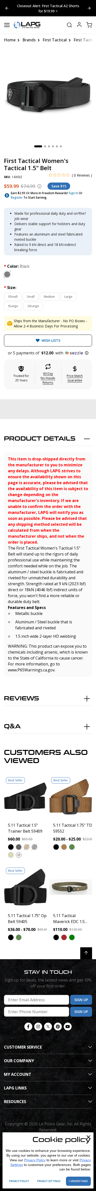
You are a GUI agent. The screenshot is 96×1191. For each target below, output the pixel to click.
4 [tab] (53, 146)
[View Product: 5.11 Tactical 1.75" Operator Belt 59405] (25, 887)
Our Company (19, 1060)
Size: (10, 287)
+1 (18, 855)
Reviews (21, 698)
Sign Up (81, 999)
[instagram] (38, 1027)
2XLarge (33, 306)
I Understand (78, 1181)
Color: (17, 266)
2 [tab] (45, 146)
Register (17, 197)
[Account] (79, 25)
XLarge (13, 306)
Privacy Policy (35, 1160)
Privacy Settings (49, 1181)
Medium (49, 296)
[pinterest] (58, 1027)
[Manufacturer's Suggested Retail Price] (39, 186)
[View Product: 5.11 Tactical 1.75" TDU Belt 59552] (70, 796)
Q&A (12, 726)
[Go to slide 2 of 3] (7, 8)
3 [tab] (49, 146)
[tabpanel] (48, 95)
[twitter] (48, 1027)
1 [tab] (38, 146)
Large (68, 296)
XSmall (12, 296)
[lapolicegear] (27, 25)
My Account (17, 1074)
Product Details (40, 438)
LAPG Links (15, 1088)
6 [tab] (61, 146)
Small (30, 296)
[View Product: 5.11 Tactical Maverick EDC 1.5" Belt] (70, 887)
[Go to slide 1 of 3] (89, 8)
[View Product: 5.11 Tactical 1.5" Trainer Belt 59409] (25, 796)
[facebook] (28, 1027)
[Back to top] (86, 953)
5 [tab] (57, 146)
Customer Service (23, 1047)
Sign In (73, 193)
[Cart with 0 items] (89, 25)
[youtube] (68, 1027)
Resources (15, 1101)
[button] (48, 352)
